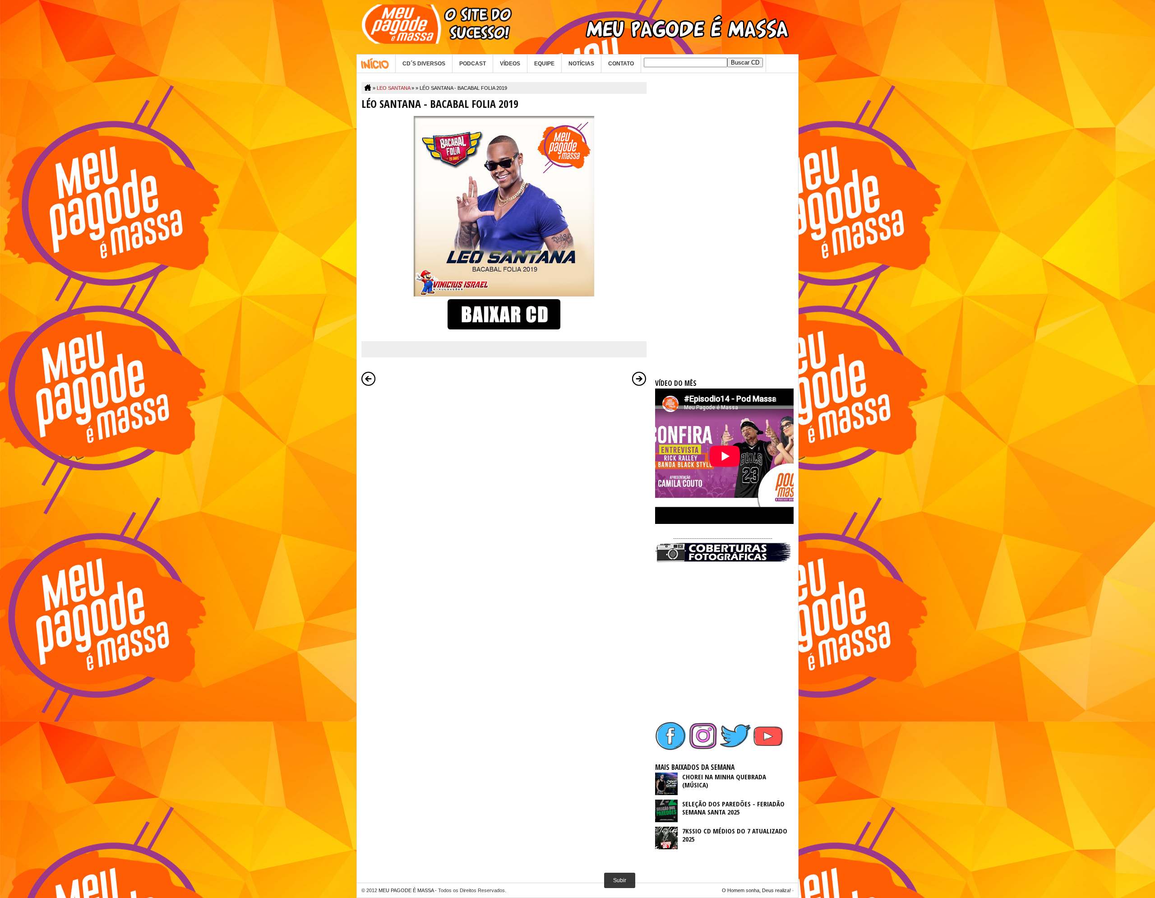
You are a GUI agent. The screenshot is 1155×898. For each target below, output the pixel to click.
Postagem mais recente (368, 378)
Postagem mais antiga (639, 378)
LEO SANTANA (393, 88)
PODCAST (472, 63)
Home (376, 64)
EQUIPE (544, 63)
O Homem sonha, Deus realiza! (756, 890)
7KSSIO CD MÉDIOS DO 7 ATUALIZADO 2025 (734, 834)
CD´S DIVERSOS (423, 63)
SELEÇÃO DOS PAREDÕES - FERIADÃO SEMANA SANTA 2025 (733, 807)
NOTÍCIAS (581, 63)
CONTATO (621, 63)
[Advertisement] (722, 217)
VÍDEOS (510, 63)
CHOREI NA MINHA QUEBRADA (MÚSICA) (724, 780)
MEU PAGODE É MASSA (406, 890)
